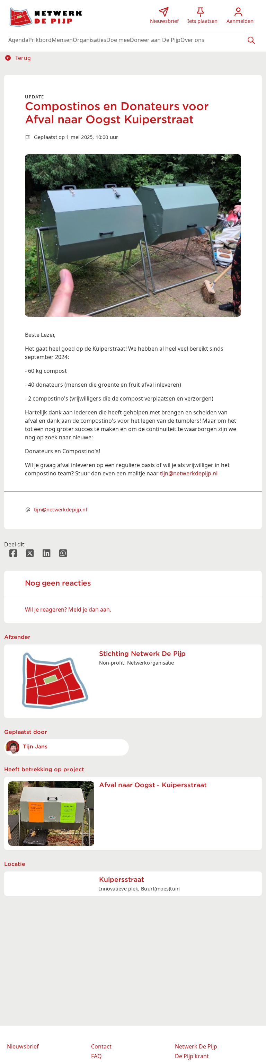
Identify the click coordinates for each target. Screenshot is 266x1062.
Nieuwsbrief (23, 1046)
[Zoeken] (251, 39)
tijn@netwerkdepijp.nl (189, 473)
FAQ (96, 1056)
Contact (101, 1046)
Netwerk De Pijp (196, 1046)
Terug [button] (22, 58)
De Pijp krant (192, 1056)
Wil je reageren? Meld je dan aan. (68, 609)
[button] (18, 40)
